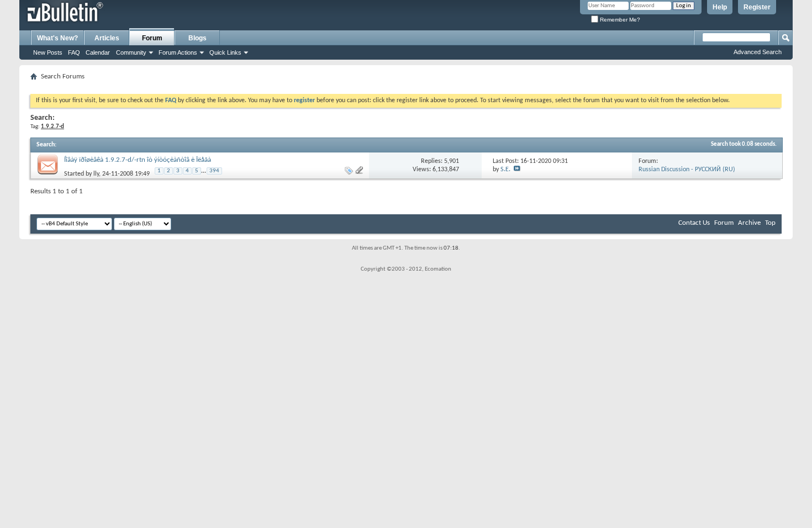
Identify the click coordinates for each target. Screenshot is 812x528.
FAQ (74, 52)
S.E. (505, 169)
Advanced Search (758, 52)
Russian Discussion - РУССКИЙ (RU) (687, 169)
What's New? (57, 38)
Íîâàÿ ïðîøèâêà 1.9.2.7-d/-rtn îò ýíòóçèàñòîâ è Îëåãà (137, 159)
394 (214, 171)
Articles (106, 38)
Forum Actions (178, 52)
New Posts (47, 52)
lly (96, 174)
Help (720, 7)
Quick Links (225, 52)
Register (757, 7)
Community (131, 52)
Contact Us (694, 222)
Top (770, 222)
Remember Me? (619, 20)
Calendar (98, 52)
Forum (152, 38)
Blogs (197, 38)
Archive (749, 222)
